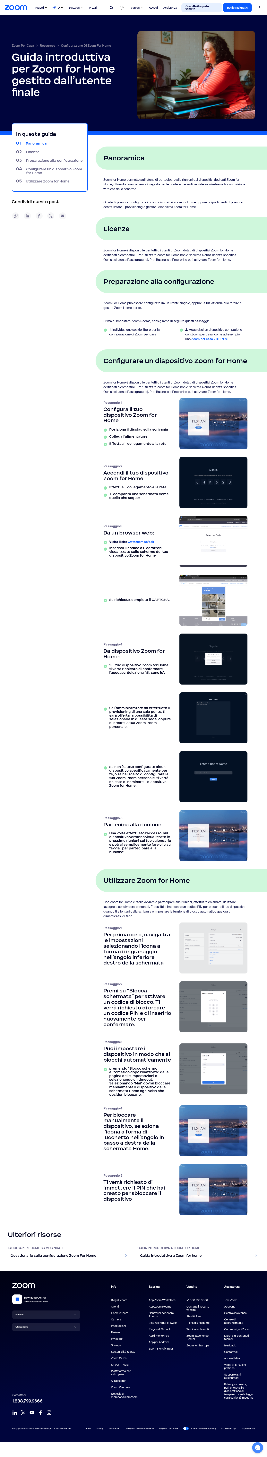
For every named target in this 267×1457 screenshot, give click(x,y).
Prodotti (39, 7)
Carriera (116, 1319)
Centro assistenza (235, 1313)
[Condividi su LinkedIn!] (27, 216)
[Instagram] (49, 1412)
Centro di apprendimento (233, 1321)
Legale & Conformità (168, 1428)
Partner (115, 1332)
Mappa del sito (248, 1428)
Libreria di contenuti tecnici (236, 1337)
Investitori (117, 1339)
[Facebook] (40, 1412)
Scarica (154, 1287)
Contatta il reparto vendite (197, 7)
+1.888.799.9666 (197, 1300)
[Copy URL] (16, 216)
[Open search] (111, 8)
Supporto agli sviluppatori (232, 1376)
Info (113, 1287)
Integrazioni (118, 1326)
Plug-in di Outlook (160, 1329)
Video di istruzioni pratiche (235, 1366)
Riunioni (135, 7)
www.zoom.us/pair (141, 542)
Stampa (116, 1345)
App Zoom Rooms (160, 1306)
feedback (230, 1345)
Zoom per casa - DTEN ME (210, 339)
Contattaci (230, 1352)
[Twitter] (23, 1412)
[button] (257, 1447)
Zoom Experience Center (197, 1337)
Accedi (153, 7)
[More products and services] (258, 8)
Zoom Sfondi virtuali (161, 1348)
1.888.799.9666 (27, 1401)
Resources (47, 46)
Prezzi (93, 7)
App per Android (158, 1342)
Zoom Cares (118, 1358)
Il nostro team (119, 1313)
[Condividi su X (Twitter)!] (51, 216)
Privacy (100, 1428)
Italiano (19, 1314)
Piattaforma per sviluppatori (121, 1372)
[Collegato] (14, 1412)
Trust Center (114, 1428)
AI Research (118, 1381)
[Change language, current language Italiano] (122, 8)
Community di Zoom (237, 1329)
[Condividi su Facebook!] (39, 216)
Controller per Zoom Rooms (161, 1314)
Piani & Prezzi (194, 1316)
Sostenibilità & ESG (123, 1351)
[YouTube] (32, 1412)
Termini (88, 1428)
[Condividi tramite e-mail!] (62, 216)
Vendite (191, 1287)
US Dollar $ (21, 1326)
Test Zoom (230, 1300)
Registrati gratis (237, 7)
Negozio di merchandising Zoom (124, 1395)
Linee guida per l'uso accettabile (139, 1428)
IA (58, 7)
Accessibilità (232, 1358)
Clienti (115, 1306)
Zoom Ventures (120, 1387)
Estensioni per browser (163, 1323)
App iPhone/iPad (159, 1335)
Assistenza (170, 7)
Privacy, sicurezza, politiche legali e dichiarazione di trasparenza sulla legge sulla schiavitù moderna (239, 1391)
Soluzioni (74, 7)
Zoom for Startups (197, 1345)
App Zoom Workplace (162, 1300)
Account (229, 1306)
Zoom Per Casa (23, 46)
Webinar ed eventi (197, 1329)
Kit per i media (120, 1364)
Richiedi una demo (198, 1323)
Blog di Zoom (119, 1300)
